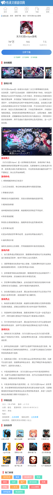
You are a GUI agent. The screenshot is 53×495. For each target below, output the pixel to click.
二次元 (14, 487)
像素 (17, 477)
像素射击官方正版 (7, 466)
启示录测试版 (46, 452)
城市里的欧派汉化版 (35, 439)
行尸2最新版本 (46, 466)
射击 (24, 16)
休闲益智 (6, 492)
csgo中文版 (6, 452)
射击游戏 (33, 482)
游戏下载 (18, 16)
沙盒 (5, 487)
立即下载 (26, 52)
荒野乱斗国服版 (20, 452)
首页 (11, 16)
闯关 (24, 487)
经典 (43, 482)
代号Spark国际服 (33, 466)
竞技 (38, 477)
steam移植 (35, 487)
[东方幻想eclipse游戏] (11, 73)
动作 (14, 482)
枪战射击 (19, 492)
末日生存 (6, 477)
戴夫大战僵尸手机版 (21, 439)
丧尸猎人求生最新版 (21, 466)
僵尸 (22, 482)
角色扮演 (28, 477)
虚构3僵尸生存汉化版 (35, 452)
